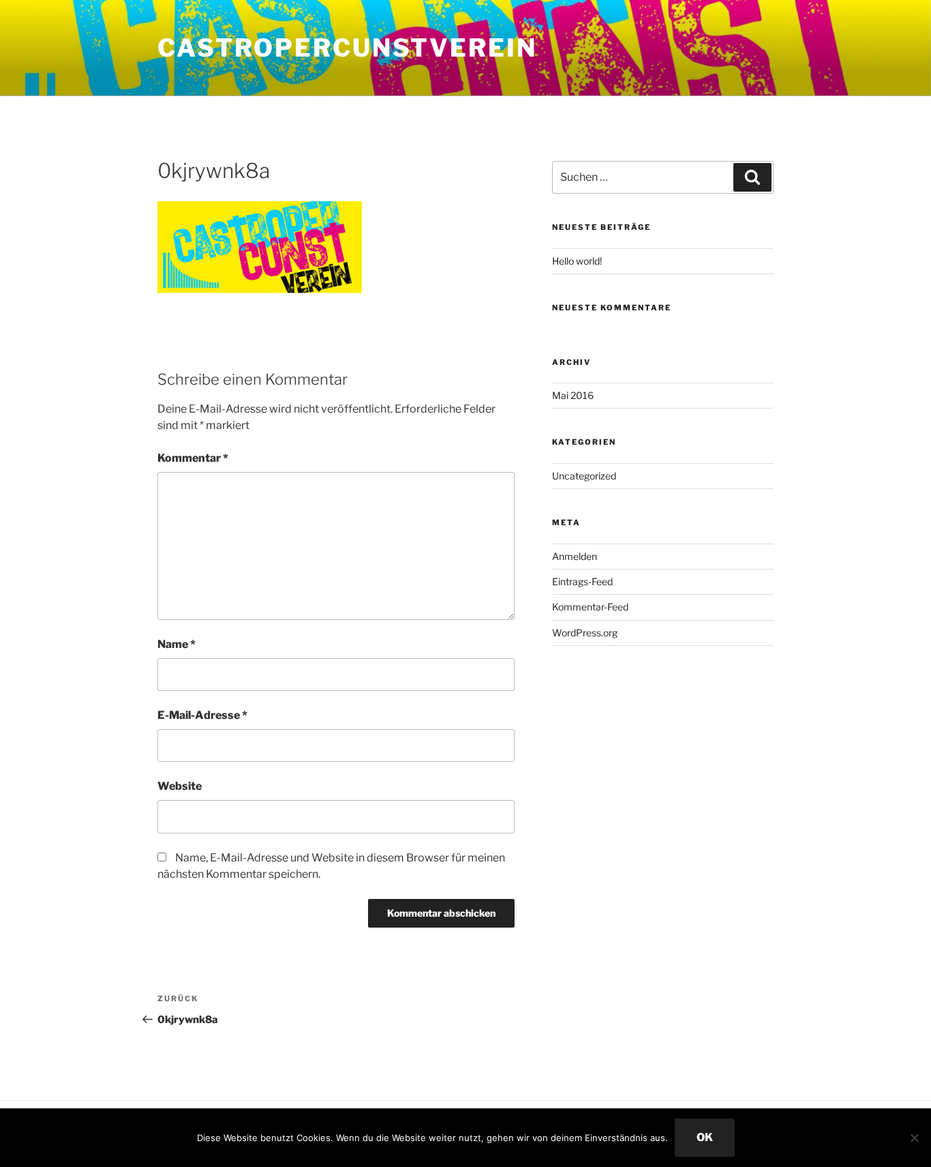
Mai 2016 (573, 395)
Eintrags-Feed (582, 581)
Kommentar (192, 458)
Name (176, 644)
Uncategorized (584, 476)
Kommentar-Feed (590, 606)
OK (705, 1137)
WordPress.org (584, 632)
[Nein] (914, 1137)
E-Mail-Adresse (202, 715)
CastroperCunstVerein (347, 48)
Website (179, 786)
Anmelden (574, 556)
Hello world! (577, 261)
